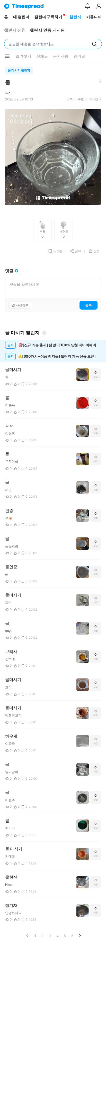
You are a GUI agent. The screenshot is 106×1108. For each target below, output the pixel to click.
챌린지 (75, 16)
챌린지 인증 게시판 (47, 30)
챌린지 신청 (15, 30)
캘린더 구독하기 (48, 16)
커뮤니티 (94, 16)
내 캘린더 (21, 16)
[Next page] (80, 936)
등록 (88, 305)
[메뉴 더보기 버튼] (7, 56)
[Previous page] (27, 936)
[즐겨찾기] (44, 333)
